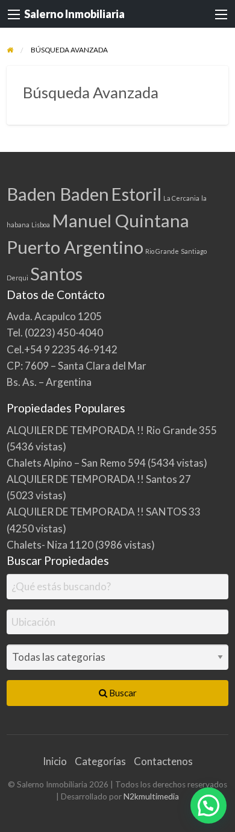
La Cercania (181, 198)
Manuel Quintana (120, 220)
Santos (56, 273)
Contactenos (163, 761)
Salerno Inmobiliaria (74, 13)
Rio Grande (162, 251)
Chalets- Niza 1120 (50, 544)
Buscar (122, 692)
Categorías (100, 761)
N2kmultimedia (151, 796)
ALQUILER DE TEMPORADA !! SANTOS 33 (104, 511)
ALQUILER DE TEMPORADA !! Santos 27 (99, 479)
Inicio (55, 761)
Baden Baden (58, 193)
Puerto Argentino (75, 246)
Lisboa (40, 224)
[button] (208, 805)
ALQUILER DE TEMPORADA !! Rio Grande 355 (112, 430)
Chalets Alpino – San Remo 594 (76, 462)
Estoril (136, 193)
